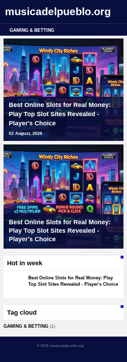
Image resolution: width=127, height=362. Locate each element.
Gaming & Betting (32, 30)
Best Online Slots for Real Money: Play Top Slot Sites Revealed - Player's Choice (60, 114)
